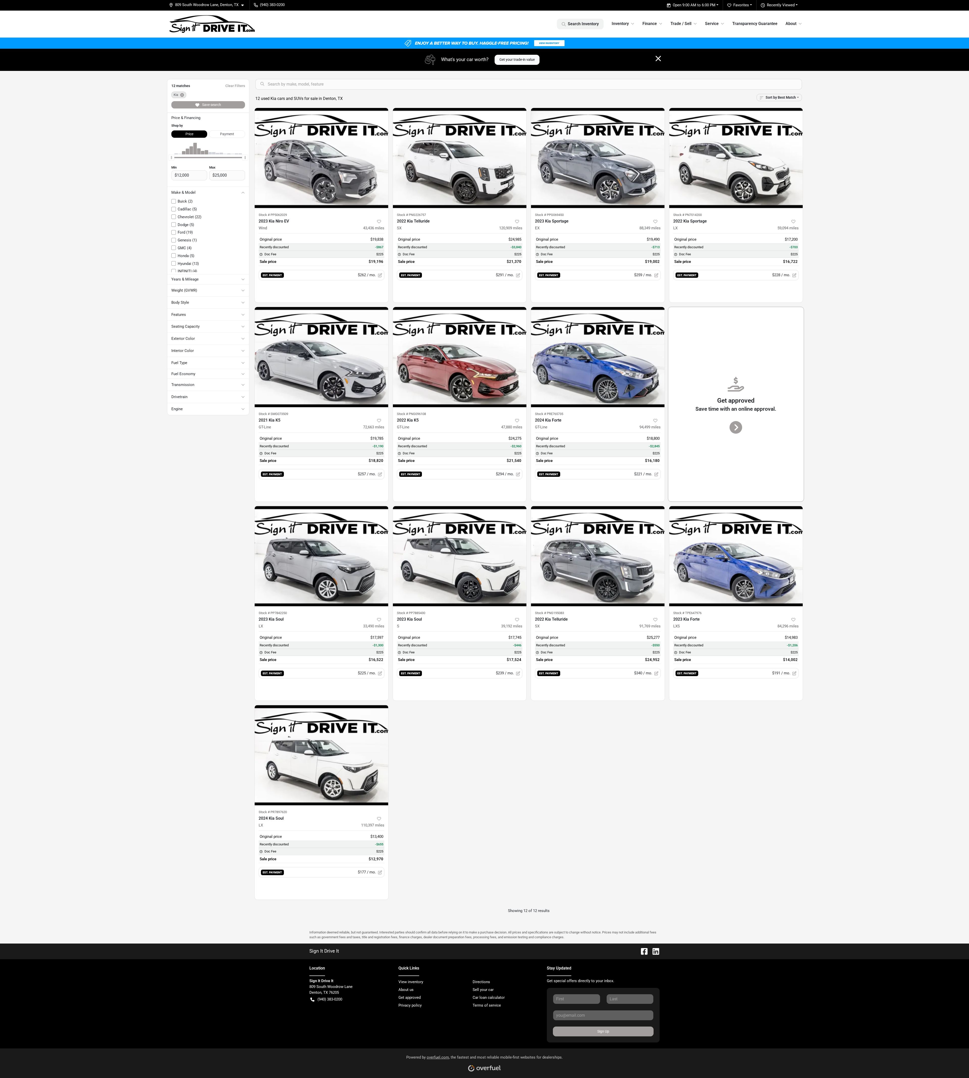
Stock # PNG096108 (411, 414)
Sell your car (483, 989)
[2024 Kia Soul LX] (321, 755)
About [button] (791, 23)
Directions (481, 982)
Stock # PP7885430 (411, 613)
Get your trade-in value (517, 60)
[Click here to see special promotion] (484, 43)
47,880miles (511, 427)
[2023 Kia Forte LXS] (736, 556)
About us (406, 989)
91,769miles (650, 626)
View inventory (410, 982)
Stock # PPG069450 (549, 215)
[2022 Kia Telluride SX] (460, 158)
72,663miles (373, 427)
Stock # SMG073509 (273, 414)
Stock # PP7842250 (273, 613)
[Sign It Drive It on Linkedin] (654, 951)
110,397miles (372, 825)
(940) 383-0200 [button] (272, 5)
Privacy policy (410, 1005)
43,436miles (373, 228)
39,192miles (511, 626)
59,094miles (788, 228)
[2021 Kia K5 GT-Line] (321, 357)
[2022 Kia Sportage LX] (736, 158)
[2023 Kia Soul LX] (321, 556)
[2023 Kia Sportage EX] (598, 158)
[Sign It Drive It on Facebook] (642, 951)
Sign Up (603, 1031)
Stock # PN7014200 (687, 215)
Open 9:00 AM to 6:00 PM (694, 5)
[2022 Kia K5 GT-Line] (460, 357)
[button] (208, 5)
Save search (211, 105)
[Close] (658, 58)
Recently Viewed (781, 5)
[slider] (171, 157)
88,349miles (650, 228)
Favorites (741, 5)
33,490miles (373, 626)
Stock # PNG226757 (411, 215)
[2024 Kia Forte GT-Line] (598, 357)
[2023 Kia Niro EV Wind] (321, 158)
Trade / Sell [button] (680, 23)
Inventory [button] (620, 23)
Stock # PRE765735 (549, 414)
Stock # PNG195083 (549, 613)
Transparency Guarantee (754, 23)
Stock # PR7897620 (273, 812)
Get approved (409, 997)
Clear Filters (235, 86)
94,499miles (650, 427)
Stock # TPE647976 (687, 613)
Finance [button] (649, 23)
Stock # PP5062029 (273, 215)
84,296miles (788, 626)
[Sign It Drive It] (212, 24)
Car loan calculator (489, 997)
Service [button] (712, 23)
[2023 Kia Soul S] (460, 556)
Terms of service (487, 1005)
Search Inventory (583, 23)
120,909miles (510, 228)
